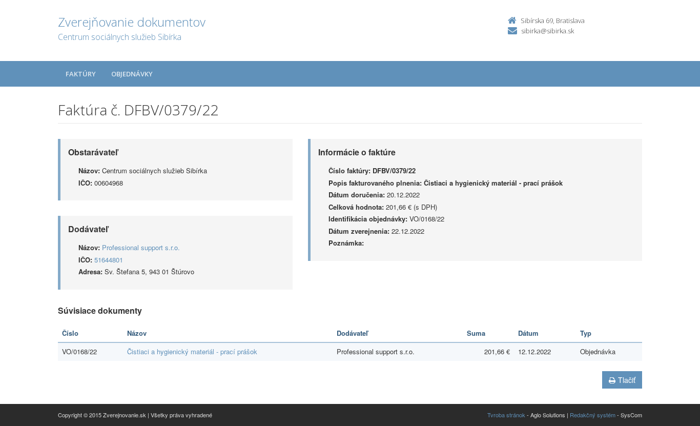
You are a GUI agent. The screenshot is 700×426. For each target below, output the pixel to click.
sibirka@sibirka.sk (547, 30)
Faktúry (81, 73)
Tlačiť (626, 380)
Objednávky (132, 73)
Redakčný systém (592, 415)
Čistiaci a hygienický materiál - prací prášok (192, 351)
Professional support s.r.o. (141, 247)
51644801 (108, 260)
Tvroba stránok (506, 415)
